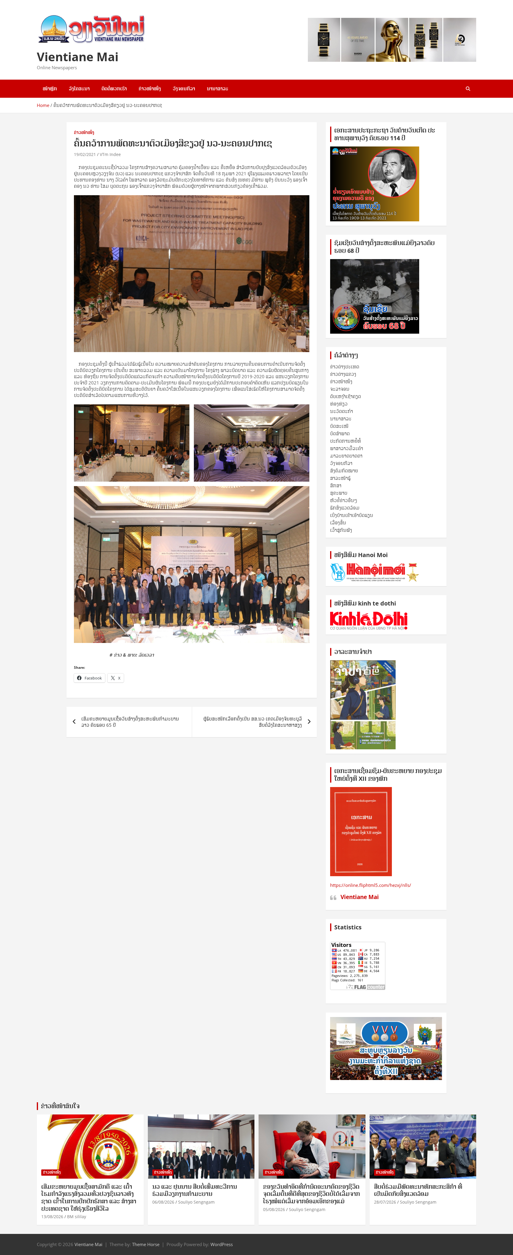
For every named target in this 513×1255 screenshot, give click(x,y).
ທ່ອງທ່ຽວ (339, 404)
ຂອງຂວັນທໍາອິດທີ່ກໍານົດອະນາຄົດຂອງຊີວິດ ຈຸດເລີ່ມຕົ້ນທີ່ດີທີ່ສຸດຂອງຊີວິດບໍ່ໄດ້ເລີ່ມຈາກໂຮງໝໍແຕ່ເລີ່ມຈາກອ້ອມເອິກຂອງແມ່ (311, 1194)
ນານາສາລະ (217, 89)
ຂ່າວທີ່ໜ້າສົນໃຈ (60, 1106)
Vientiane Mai (77, 56)
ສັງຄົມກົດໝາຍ (344, 471)
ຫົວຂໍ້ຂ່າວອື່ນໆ (343, 500)
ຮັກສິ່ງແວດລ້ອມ (345, 508)
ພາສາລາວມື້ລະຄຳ (346, 448)
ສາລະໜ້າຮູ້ (340, 478)
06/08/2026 (163, 1202)
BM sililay (76, 1216)
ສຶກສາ (335, 485)
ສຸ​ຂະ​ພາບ (338, 493)
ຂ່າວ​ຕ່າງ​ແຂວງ (343, 374)
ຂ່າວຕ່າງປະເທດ (344, 367)
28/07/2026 (385, 1202)
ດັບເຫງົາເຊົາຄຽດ (345, 396)
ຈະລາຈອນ (339, 389)
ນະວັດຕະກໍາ (341, 411)
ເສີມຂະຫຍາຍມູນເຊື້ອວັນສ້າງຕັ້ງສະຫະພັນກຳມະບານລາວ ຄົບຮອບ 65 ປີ (130, 722)
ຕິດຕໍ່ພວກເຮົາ (114, 89)
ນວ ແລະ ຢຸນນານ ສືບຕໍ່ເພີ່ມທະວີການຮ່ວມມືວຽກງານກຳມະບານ (194, 1190)
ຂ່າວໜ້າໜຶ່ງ (150, 89)
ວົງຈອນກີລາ (184, 89)
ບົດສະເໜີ (339, 426)
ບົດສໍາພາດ (340, 433)
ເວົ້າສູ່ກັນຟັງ (341, 530)
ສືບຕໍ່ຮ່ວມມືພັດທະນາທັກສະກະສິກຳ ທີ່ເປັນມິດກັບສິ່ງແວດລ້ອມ (418, 1190)
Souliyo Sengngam (196, 1202)
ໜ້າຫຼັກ (50, 89)
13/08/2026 (52, 1216)
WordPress (221, 1244)
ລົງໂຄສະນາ (79, 89)
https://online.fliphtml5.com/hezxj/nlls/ (370, 885)
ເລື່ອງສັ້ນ (338, 523)
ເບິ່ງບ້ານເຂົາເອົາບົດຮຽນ (351, 515)
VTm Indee (110, 154)
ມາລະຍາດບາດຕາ (346, 456)
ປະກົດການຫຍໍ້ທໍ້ (345, 441)
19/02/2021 (85, 154)
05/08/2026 (274, 1209)
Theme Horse (145, 1244)
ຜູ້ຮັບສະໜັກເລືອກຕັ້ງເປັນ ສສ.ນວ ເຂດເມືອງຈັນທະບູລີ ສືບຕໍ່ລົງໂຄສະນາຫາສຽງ (252, 722)
